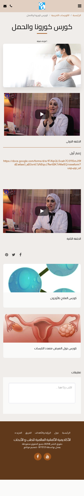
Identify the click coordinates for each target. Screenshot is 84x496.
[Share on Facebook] (20, 254)
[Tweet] (13, 254)
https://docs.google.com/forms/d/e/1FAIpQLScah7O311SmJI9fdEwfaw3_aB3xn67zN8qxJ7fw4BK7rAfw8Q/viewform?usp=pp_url (42, 164)
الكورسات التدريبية (60, 15)
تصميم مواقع (30, 447)
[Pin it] (6, 254)
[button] (79, 6)
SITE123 (42, 447)
